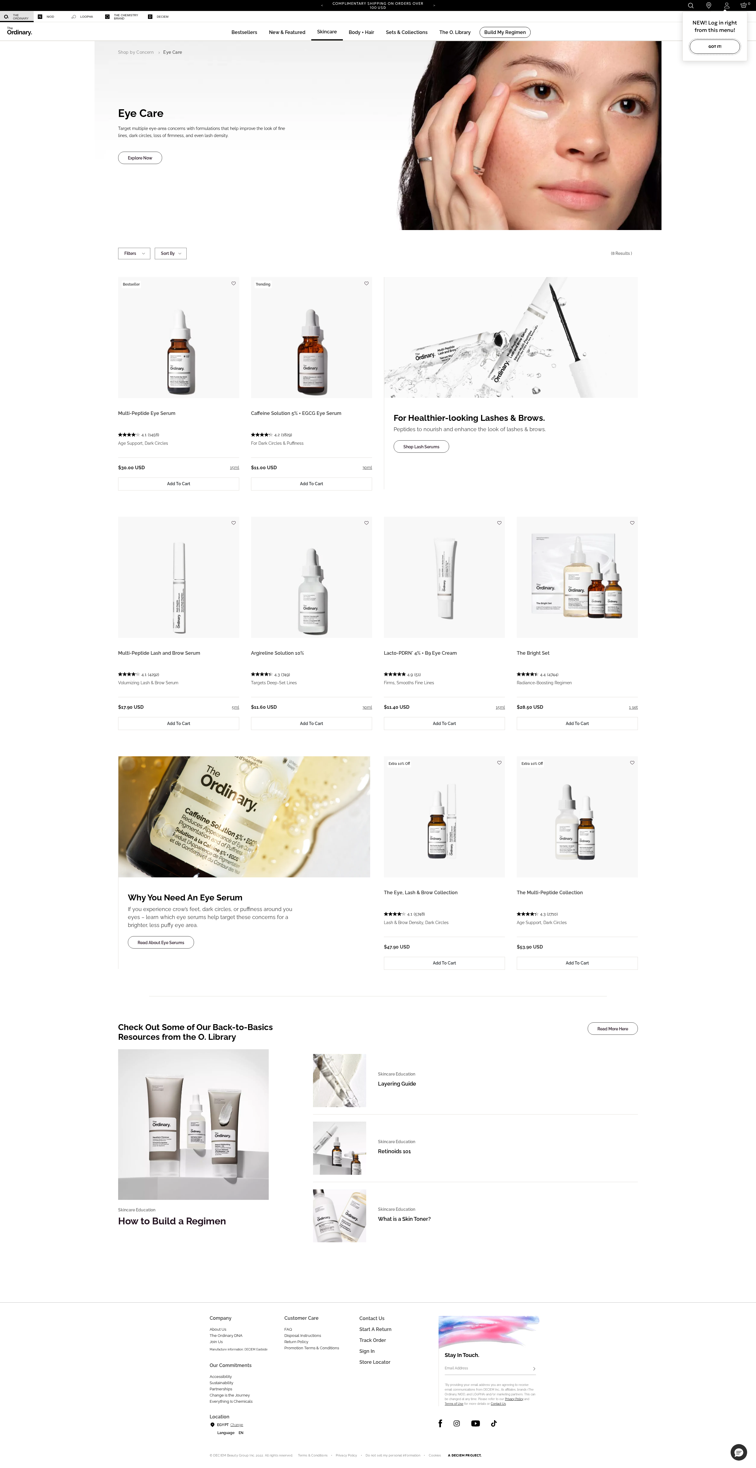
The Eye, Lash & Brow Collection (421, 892)
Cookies (435, 1455)
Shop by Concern (136, 52)
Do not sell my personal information (393, 1455)
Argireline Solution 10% (277, 653)
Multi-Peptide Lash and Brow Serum (159, 653)
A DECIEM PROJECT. (464, 1455)
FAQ (288, 1329)
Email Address (456, 1368)
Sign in (367, 1351)
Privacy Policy (514, 1399)
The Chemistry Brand (126, 17)
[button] (287, 32)
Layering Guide (397, 1084)
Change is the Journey (230, 1395)
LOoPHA (86, 16)
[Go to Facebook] (440, 1423)
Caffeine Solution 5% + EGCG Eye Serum (296, 413)
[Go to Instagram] (457, 1423)
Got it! (714, 46)
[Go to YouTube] (475, 1423)
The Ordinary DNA (226, 1335)
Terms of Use (454, 1403)
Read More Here (612, 1029)
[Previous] (322, 5)
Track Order (372, 1340)
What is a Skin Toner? (404, 1219)
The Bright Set (533, 653)
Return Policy (296, 1342)
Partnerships (221, 1389)
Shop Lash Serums (421, 446)
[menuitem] (17, 16)
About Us (218, 1329)
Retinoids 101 (394, 1151)
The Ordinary (21, 17)
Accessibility (221, 1376)
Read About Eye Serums (161, 942)
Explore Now (140, 158)
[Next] (434, 5)
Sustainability (221, 1383)
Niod (50, 16)
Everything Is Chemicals (231, 1401)
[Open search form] (690, 5)
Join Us (216, 1342)
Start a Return (375, 1329)
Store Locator (374, 1362)
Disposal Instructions (302, 1335)
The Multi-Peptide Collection (550, 892)
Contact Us (498, 1403)
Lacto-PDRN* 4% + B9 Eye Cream (420, 653)
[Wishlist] (233, 280)
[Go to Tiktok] (494, 1423)
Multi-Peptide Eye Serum (146, 413)
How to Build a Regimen (172, 1221)
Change (236, 1425)
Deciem (162, 16)
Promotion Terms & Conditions (311, 1348)
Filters (130, 253)
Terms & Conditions (313, 1455)
